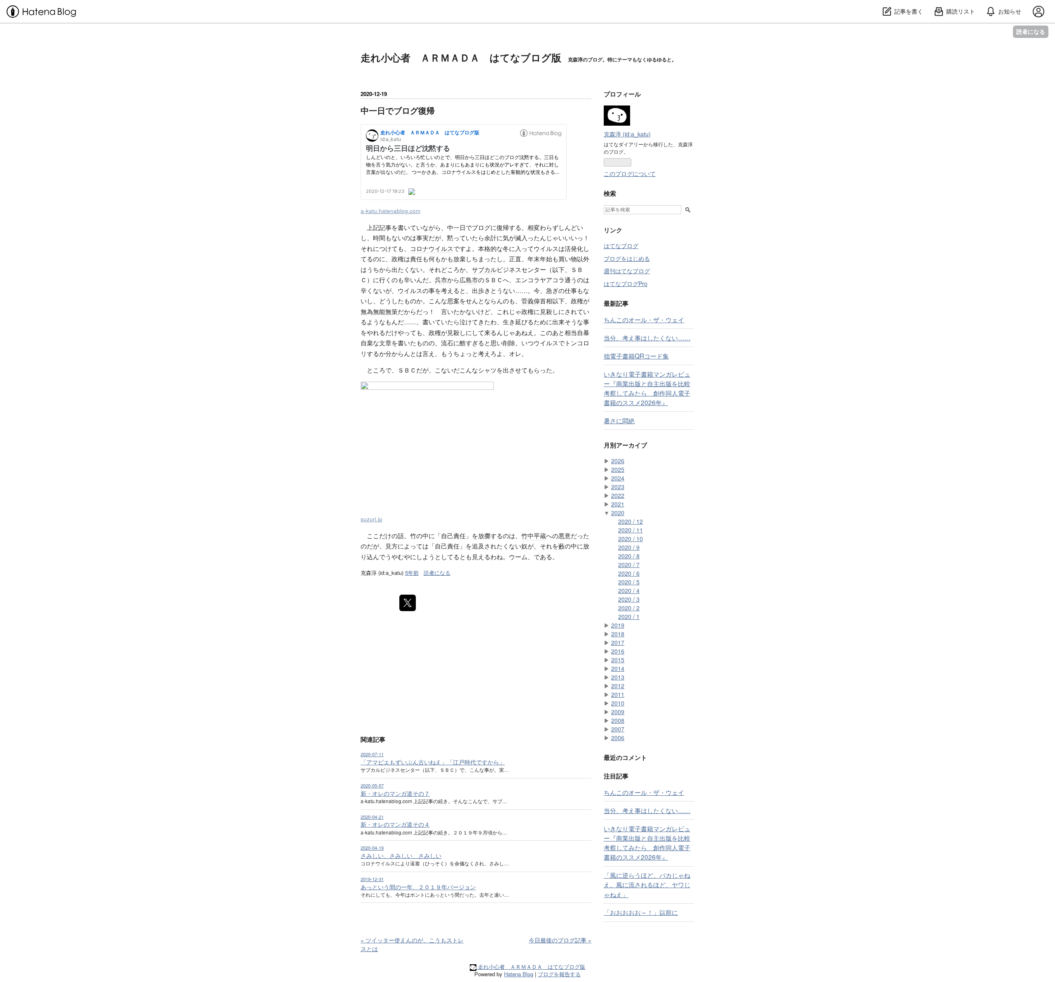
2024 (617, 478)
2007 (617, 729)
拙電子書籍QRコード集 (636, 355)
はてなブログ (621, 245)
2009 (617, 712)
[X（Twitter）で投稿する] (407, 603)
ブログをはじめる (627, 258)
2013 (617, 677)
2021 (617, 504)
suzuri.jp (371, 519)
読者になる (1030, 31)
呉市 (441, 279)
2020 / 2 (629, 608)
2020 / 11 (630, 530)
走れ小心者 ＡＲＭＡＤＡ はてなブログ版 (461, 57)
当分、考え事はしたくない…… (647, 337)
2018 (617, 634)
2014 (617, 668)
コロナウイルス (431, 248)
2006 (617, 738)
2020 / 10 (630, 538)
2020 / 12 (630, 521)
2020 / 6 (629, 573)
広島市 (469, 279)
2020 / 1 (629, 616)
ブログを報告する (559, 974)
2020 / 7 (629, 564)
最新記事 (616, 303)
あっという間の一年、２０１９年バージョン (418, 887)
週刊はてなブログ (627, 271)
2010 (617, 703)
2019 (617, 625)
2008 (617, 720)
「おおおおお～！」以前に (641, 911)
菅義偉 (530, 300)
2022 (617, 495)
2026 (617, 461)
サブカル (484, 269)
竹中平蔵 (533, 535)
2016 (617, 651)
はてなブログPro (625, 283)
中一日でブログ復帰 (398, 110)
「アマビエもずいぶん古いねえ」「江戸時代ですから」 (433, 762)
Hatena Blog (518, 974)
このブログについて (630, 173)
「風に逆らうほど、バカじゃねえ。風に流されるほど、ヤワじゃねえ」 (647, 884)
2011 (617, 694)
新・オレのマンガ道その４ (395, 824)
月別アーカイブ (625, 445)
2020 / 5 (629, 582)
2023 (617, 487)
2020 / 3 (629, 599)
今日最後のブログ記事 (560, 940)
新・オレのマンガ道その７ (395, 793)
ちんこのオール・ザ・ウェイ (644, 319)
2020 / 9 (629, 547)
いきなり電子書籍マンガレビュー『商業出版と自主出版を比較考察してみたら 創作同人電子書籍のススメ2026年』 (647, 388)
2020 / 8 (629, 556)
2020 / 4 (629, 590)
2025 (617, 469)
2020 (617, 513)
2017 (617, 642)
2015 (617, 660)
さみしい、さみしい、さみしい (401, 855)
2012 (617, 686)
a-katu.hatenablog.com (390, 211)
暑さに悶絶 (619, 420)
